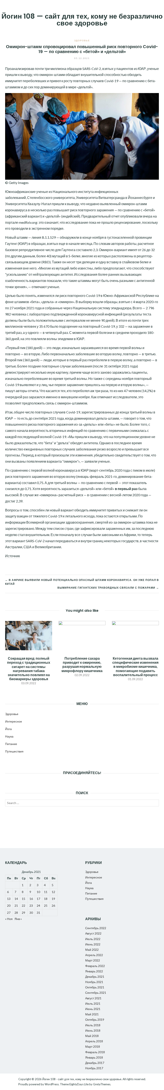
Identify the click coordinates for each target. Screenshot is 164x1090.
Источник (12, 556)
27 (8, 912)
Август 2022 (93, 933)
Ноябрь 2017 (94, 1068)
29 (23, 912)
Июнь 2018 (92, 1030)
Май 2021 (92, 1014)
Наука (9, 736)
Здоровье (82, 40)
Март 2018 (92, 1046)
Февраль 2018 (95, 1052)
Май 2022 (92, 949)
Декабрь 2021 (94, 976)
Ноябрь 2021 (94, 982)
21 (16, 905)
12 (53, 892)
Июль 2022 (92, 939)
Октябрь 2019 (94, 1019)
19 (53, 898)
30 (31, 912)
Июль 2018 (92, 1025)
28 (16, 912)
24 (38, 905)
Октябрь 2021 (94, 987)
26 (53, 905)
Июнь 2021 (92, 1009)
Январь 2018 (94, 1057)
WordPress (52, 1084)
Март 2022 (92, 960)
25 (45, 905)
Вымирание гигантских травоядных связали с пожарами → (108, 587)
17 (38, 898)
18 (45, 898)
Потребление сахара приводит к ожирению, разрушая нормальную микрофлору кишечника (82, 664)
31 (38, 912)
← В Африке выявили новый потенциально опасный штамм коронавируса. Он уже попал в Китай (82, 582)
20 (8, 905)
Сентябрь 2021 (95, 992)
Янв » (18, 919)
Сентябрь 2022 (95, 928)
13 (8, 898)
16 (31, 898)
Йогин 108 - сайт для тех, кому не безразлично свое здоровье (81, 1079)
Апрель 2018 (94, 1041)
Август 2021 (93, 998)
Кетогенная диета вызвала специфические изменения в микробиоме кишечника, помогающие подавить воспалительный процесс (135, 666)
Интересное (13, 721)
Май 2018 (92, 1036)
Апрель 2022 (94, 955)
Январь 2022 (94, 971)
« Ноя (9, 919)
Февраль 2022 (95, 966)
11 (45, 892)
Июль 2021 (92, 1003)
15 (23, 898)
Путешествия (14, 751)
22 (23, 905)
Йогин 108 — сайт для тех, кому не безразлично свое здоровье (82, 19)
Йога (8, 729)
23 (31, 905)
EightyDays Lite (79, 1084)
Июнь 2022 (92, 944)
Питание (11, 744)
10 (38, 892)
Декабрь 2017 (94, 1063)
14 (16, 898)
